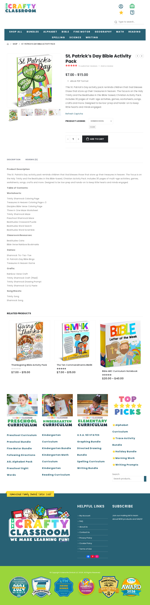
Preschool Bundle (19, 441)
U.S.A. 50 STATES (88, 435)
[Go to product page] (29, 340)
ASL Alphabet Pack (20, 461)
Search (116, 474)
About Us (83, 527)
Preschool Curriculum (22, 435)
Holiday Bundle (126, 451)
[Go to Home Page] (8, 44)
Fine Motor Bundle (19, 448)
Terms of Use (85, 549)
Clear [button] (92, 127)
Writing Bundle (87, 468)
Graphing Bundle (89, 441)
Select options (45, 325)
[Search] (145, 479)
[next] (142, 56)
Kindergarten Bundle (56, 448)
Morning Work (125, 458)
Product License (75, 121)
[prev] (137, 56)
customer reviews (88, 66)
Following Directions (21, 455)
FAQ (81, 521)
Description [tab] (13, 159)
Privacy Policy (85, 538)
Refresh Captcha (74, 113)
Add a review (107, 66)
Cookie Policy (85, 543)
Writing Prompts (126, 464)
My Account (84, 515)
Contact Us (84, 532)
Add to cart (97, 139)
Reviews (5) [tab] (31, 159)
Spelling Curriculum (91, 461)
